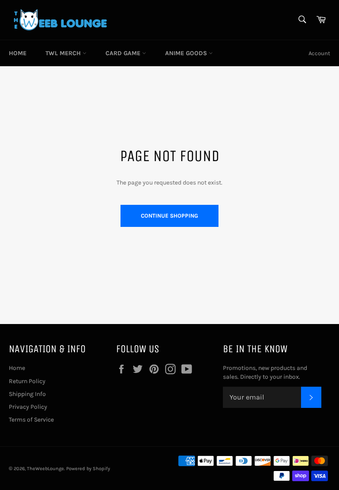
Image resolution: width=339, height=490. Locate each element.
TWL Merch (64, 53)
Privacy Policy (28, 407)
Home (17, 53)
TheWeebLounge (45, 468)
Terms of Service (31, 419)
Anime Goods (187, 53)
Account (319, 53)
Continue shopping (169, 215)
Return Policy (27, 381)
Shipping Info (27, 394)
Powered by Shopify (88, 468)
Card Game (123, 53)
